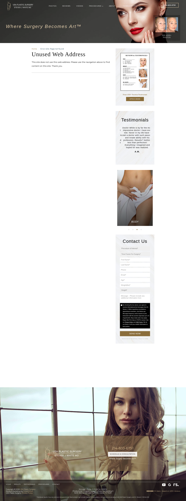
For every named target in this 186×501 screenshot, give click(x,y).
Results (17, 484)
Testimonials (29, 484)
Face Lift (135, 210)
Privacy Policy (129, 322)
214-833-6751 (170, 5)
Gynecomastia (135, 183)
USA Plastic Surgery (20, 1)
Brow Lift (134, 199)
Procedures (95, 6)
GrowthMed (28, 491)
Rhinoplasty (135, 194)
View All (135, 221)
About (112, 6)
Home (34, 49)
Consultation (130, 6)
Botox (135, 215)
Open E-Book (135, 99)
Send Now (135, 334)
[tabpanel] (135, 198)
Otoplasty (135, 188)
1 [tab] (128, 229)
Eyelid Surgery (135, 204)
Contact (56, 484)
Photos (53, 6)
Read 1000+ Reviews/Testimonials (135, 95)
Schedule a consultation (122, 454)
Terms (146, 338)
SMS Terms (139, 322)
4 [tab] (141, 229)
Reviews (66, 6)
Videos (79, 6)
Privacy (140, 338)
